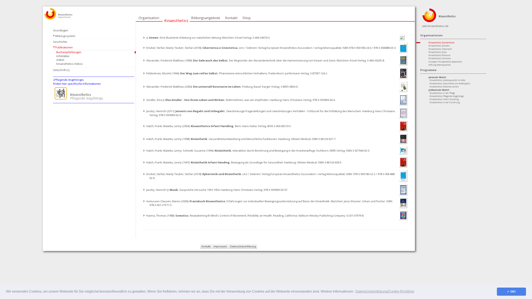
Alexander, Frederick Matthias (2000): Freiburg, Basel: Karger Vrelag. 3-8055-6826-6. (222, 86)
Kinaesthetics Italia (438, 52)
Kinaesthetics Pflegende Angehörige (447, 96)
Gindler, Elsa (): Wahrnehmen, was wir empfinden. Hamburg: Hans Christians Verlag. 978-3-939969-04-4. (240, 100)
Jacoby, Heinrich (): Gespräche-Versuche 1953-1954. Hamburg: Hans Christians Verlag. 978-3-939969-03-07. (217, 190)
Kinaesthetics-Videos (69, 64)
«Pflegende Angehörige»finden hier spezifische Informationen (77, 82)
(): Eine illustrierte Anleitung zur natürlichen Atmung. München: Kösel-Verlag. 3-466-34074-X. (208, 37)
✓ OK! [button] (511, 291)
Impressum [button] (220, 246)
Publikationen (64, 47)
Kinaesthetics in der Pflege (442, 93)
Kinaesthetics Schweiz (439, 45)
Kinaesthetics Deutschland (441, 42)
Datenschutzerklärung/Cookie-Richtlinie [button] (384, 291)
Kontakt (231, 18)
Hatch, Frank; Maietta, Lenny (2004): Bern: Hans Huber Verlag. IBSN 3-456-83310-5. (218, 126)
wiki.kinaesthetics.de (435, 26)
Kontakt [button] (206, 246)
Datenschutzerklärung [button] (243, 246)
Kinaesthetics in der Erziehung (445, 102)
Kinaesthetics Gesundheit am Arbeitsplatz (450, 83)
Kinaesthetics (176, 20)
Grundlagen (60, 30)
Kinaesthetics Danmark (440, 58)
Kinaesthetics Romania (439, 55)
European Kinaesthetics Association (445, 61)
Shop (247, 18)
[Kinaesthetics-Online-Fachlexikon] (439, 15)
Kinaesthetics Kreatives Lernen (444, 86)
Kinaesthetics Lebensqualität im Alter (448, 80)
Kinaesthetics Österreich (440, 49)
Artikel (60, 60)
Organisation (149, 18)
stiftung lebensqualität (440, 64)
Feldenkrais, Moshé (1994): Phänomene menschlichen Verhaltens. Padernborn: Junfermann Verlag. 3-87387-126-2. (237, 73)
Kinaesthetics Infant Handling (444, 99)
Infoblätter (63, 56)
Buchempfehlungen (68, 52)
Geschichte (60, 42)
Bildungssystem (65, 36)
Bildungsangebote (205, 18)
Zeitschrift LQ (61, 70)
